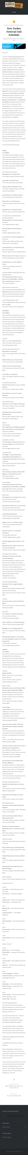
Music (22, 25)
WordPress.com (18, 1151)
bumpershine (11, 38)
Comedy (11, 25)
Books (6, 25)
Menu (14, 12)
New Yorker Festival (14, 56)
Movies (17, 25)
